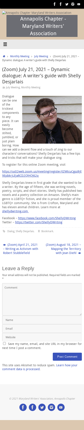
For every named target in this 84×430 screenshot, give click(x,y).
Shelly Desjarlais (25, 231)
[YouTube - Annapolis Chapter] (79, 4)
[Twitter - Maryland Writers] (67, 4)
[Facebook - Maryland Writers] (61, 4)
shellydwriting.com (15, 211)
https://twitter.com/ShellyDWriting (38, 222)
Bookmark (47, 231)
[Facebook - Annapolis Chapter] (55, 4)
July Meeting (41, 56)
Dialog (10, 231)
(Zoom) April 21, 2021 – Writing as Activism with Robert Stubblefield (20, 249)
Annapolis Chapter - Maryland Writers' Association (43, 26)
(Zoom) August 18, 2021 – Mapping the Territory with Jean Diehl (63, 249)
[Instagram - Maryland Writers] (73, 4)
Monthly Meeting (19, 56)
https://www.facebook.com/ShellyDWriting (47, 218)
